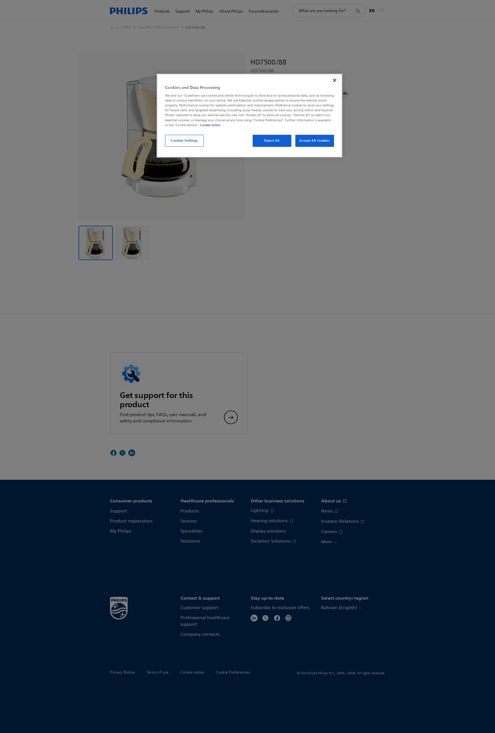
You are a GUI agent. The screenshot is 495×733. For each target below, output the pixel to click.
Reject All (272, 140)
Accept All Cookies (314, 140)
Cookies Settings (184, 140)
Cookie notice (210, 125)
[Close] (334, 80)
